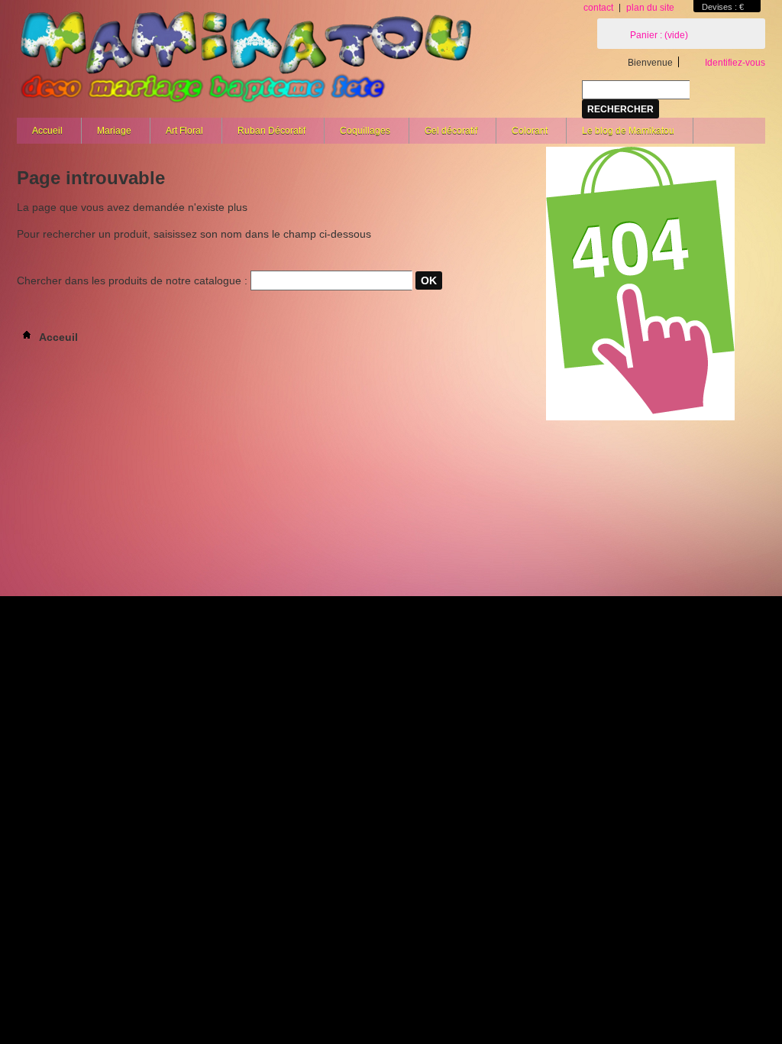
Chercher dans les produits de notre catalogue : (132, 280)
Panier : (659, 35)
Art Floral (184, 130)
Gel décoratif (451, 130)
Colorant (530, 130)
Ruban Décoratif (271, 130)
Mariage (114, 130)
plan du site (650, 7)
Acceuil (57, 337)
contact (598, 7)
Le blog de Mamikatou (628, 130)
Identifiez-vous (735, 62)
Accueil (47, 130)
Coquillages (365, 130)
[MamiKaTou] (246, 61)
